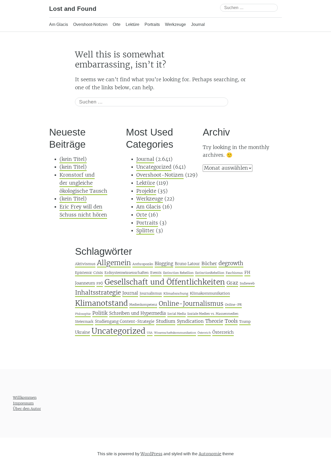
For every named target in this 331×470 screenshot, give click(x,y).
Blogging (164, 263)
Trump (245, 321)
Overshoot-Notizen (90, 24)
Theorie (214, 321)
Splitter (145, 230)
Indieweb (247, 283)
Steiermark (84, 321)
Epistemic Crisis (89, 273)
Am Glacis (58, 24)
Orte (117, 24)
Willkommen (24, 397)
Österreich (223, 332)
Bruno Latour (187, 263)
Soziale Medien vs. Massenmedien (212, 314)
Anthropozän (142, 264)
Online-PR (233, 305)
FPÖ (99, 283)
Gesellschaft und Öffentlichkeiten (164, 282)
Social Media (176, 314)
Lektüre (132, 24)
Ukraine (82, 332)
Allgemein (114, 262)
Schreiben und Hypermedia (137, 313)
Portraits (152, 24)
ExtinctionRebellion (209, 273)
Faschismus (234, 273)
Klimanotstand (101, 303)
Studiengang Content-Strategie (124, 321)
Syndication (190, 321)
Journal (198, 24)
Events (156, 273)
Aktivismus (85, 264)
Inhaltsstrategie (98, 292)
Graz (232, 283)
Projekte (146, 191)
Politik (100, 313)
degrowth (231, 263)
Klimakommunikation (210, 293)
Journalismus (151, 293)
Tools (231, 321)
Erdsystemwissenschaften (126, 273)
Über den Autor (27, 408)
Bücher (209, 263)
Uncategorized (153, 167)
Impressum (23, 403)
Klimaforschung (175, 293)
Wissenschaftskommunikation (175, 332)
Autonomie (210, 453)
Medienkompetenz (143, 305)
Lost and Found (72, 8)
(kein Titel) (73, 159)
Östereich (204, 332)
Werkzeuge (175, 24)
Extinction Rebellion (178, 273)
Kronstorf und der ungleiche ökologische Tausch (83, 183)
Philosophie (83, 314)
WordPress (151, 453)
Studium (165, 321)
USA (150, 332)
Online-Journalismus (191, 304)
